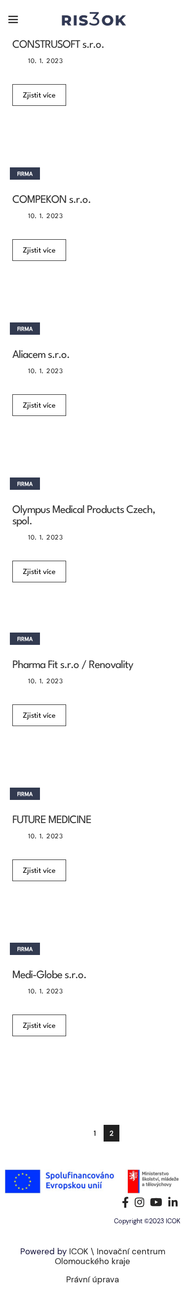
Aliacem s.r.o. (41, 355)
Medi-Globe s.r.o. (49, 975)
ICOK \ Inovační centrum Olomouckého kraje (110, 1256)
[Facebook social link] (125, 1202)
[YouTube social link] (156, 1202)
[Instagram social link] (139, 1202)
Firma (25, 174)
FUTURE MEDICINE (51, 820)
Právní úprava (92, 1279)
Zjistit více (39, 95)
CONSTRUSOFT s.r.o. (58, 45)
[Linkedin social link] (173, 1202)
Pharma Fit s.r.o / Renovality (72, 665)
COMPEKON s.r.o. (51, 200)
